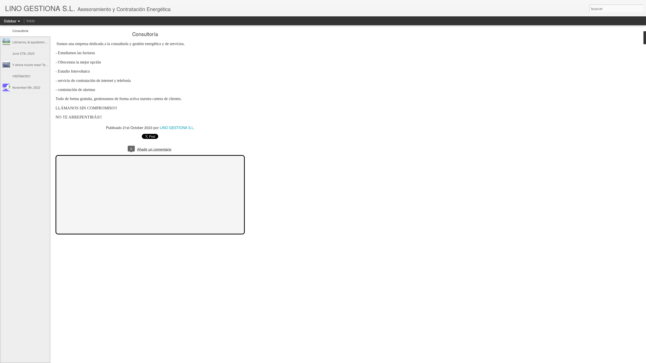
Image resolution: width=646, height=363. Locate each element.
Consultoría (20, 30)
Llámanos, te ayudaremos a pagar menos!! (41, 42)
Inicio (30, 20)
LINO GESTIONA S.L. (177, 127)
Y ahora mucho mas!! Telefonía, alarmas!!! (41, 65)
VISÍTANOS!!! (21, 76)
